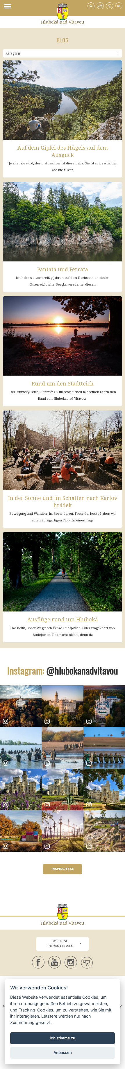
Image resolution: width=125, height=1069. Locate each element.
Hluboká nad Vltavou (62, 22)
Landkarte (100, 5)
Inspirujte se (62, 869)
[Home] (62, 11)
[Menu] (7, 8)
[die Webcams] (87, 963)
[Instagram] (21, 706)
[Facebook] (38, 962)
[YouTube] (54, 962)
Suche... (91, 5)
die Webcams (109, 5)
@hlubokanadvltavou (82, 670)
